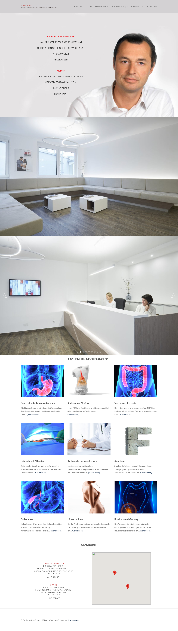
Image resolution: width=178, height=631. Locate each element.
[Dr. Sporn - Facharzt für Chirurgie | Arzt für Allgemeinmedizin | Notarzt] (39, 7)
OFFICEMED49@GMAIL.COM (61, 82)
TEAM (89, 6)
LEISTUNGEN (100, 6)
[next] (172, 295)
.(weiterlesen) (145, 530)
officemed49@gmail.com (53, 592)
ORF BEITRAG (151, 6)
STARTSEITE (79, 6)
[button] (114, 573)
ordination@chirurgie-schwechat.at (53, 571)
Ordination (116, 6)
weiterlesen (40, 472)
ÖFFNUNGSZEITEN (135, 6)
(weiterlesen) (33, 414)
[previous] (6, 295)
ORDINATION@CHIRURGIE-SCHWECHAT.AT (61, 48)
